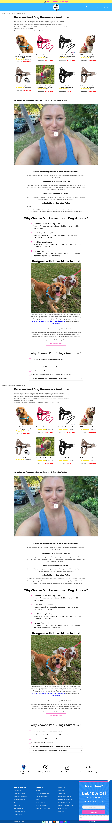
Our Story (39, 790)
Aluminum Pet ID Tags (64, 796)
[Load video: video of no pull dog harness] (56, 134)
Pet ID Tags (22, 822)
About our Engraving (42, 793)
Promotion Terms (19, 799)
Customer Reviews (41, 796)
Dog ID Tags (61, 793)
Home (4, 13)
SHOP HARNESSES (56, 343)
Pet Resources (18, 808)
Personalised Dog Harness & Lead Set (45, 55)
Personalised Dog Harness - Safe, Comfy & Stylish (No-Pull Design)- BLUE (23, 56)
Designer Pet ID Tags (64, 802)
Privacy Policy (40, 802)
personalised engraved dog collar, (43, 321)
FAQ (15, 802)
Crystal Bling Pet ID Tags (65, 799)
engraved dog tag (59, 321)
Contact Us (17, 790)
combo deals (56, 323)
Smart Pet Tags (62, 808)
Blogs (37, 799)
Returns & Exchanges (20, 796)
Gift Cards (61, 811)
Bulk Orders (17, 805)
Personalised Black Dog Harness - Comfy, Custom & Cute (67, 86)
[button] (107, 2)
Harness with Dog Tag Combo (23, 86)
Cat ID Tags (61, 790)
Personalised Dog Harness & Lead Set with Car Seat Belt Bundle (67, 55)
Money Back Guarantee (43, 808)
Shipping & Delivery (20, 793)
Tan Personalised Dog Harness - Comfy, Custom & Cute (88, 86)
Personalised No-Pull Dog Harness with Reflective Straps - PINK (45, 86)
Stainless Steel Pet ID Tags (66, 805)
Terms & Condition (41, 805)
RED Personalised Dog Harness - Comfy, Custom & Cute (88, 55)
